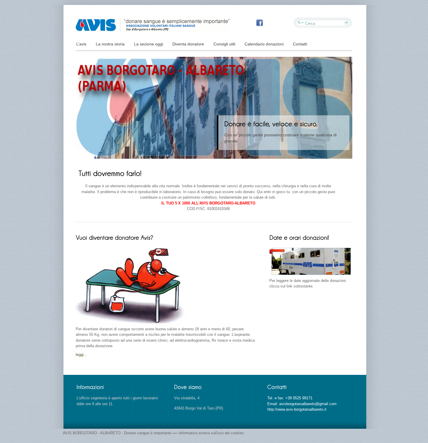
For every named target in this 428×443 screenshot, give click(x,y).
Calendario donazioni (264, 44)
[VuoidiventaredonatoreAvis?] (115, 237)
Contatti (300, 44)
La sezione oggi (148, 44)
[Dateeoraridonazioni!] (299, 237)
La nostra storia (110, 44)
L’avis (81, 44)
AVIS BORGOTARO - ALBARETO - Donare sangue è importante (118, 433)
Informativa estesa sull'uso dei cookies (211, 433)
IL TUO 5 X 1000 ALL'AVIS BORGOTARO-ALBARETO (208, 203)
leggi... (81, 354)
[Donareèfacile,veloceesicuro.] (271, 123)
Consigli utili (224, 44)
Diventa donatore (188, 44)
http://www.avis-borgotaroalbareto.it (296, 409)
